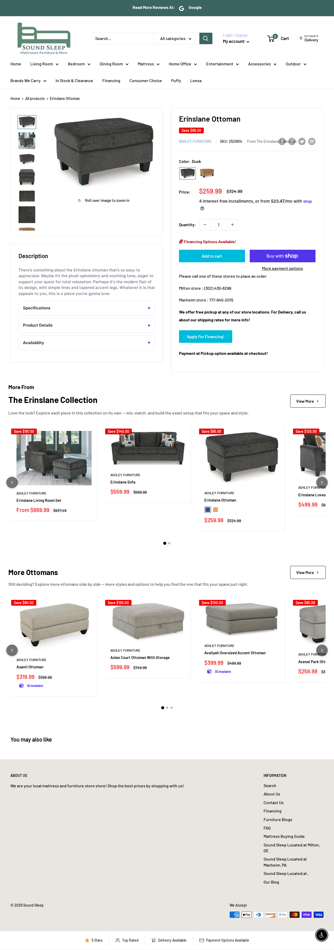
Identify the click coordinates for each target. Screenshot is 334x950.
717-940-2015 (221, 299)
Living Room (41, 63)
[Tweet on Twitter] (302, 141)
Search (270, 785)
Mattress (146, 63)
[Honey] (207, 173)
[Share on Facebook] (282, 141)
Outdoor (293, 63)
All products (35, 98)
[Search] (205, 38)
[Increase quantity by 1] (232, 224)
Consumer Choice (145, 80)
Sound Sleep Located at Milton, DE (292, 847)
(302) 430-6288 (217, 288)
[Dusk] (187, 173)
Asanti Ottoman (29, 666)
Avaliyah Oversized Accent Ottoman (235, 652)
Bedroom (76, 63)
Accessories (259, 63)
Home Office (180, 63)
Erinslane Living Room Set (38, 500)
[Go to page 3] (171, 708)
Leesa (195, 80)
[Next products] (322, 482)
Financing (111, 80)
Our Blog (271, 881)
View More (305, 401)
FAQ (267, 827)
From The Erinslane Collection (272, 141)
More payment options (282, 268)
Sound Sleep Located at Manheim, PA (285, 861)
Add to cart (212, 255)
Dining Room (111, 63)
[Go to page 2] (169, 543)
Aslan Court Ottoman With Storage (140, 657)
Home (15, 63)
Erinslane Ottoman (220, 500)
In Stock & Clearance (74, 80)
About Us (272, 793)
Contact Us (274, 802)
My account (234, 41)
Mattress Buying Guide (284, 836)
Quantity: (187, 224)
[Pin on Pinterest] (292, 141)
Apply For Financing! (205, 336)
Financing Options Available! (209, 241)
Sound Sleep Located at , (286, 873)
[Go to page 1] (164, 543)
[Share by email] (311, 141)
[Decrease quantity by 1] (204, 224)
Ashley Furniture (195, 141)
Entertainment (219, 63)
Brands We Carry (25, 80)
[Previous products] (12, 482)
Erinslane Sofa (122, 482)
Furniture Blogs (278, 819)
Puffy (176, 80)
